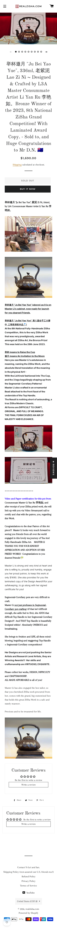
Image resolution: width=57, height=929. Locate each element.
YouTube (30, 892)
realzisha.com (32, 909)
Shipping (17, 164)
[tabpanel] (28, 28)
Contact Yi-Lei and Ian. (28, 867)
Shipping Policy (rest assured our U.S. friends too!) (28, 871)
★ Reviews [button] (53, 468)
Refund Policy (28, 876)
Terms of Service (28, 885)
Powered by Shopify (28, 912)
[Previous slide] (10, 51)
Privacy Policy (28, 881)
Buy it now (28, 189)
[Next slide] (46, 51)
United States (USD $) (27, 901)
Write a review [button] (28, 784)
